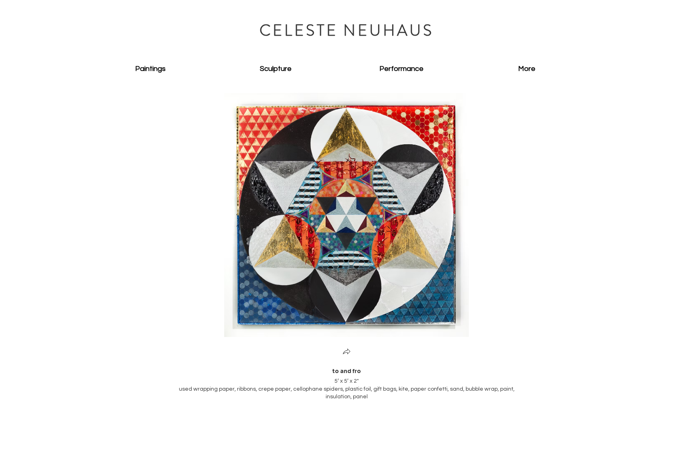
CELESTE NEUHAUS (346, 30)
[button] (346, 352)
